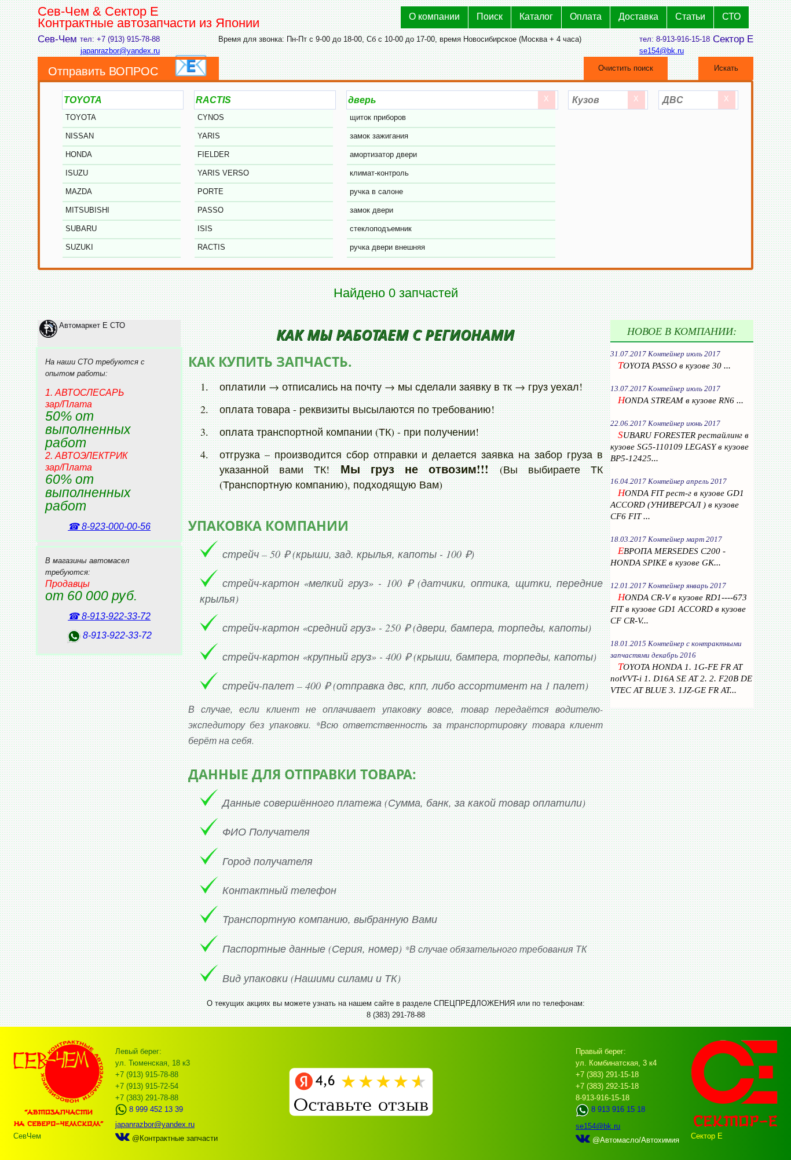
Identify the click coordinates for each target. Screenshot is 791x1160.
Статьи (690, 16)
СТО (731, 16)
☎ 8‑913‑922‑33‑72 (109, 616)
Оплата (586, 16)
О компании (434, 16)
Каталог (536, 16)
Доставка (638, 16)
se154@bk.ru (661, 50)
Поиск (490, 16)
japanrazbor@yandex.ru (120, 50)
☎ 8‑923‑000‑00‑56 (109, 526)
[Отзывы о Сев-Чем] (361, 1113)
